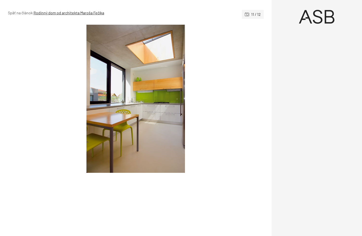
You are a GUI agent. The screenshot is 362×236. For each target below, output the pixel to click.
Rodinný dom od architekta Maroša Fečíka (68, 12)
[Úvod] (317, 17)
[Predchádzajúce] (72, 99)
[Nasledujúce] (199, 99)
